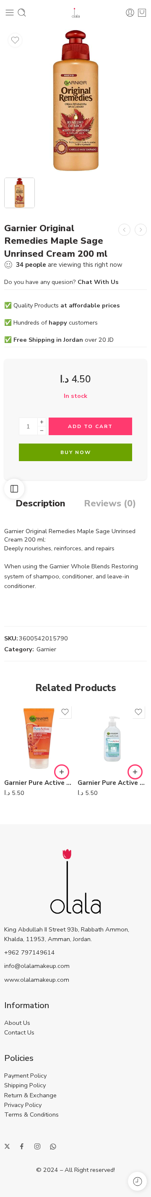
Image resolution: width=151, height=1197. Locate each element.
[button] (61, 771)
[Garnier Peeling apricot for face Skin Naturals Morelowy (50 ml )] (141, 230)
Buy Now (75, 452)
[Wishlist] (15, 40)
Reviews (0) (110, 503)
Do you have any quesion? (61, 282)
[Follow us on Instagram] (37, 1146)
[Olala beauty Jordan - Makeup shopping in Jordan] (75, 13)
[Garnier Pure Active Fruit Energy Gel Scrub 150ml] (38, 738)
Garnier (46, 649)
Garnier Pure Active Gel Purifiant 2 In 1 (112, 783)
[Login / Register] (130, 13)
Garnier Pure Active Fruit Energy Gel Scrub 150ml (38, 783)
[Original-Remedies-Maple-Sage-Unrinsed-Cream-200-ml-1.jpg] (75, 100)
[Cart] (142, 13)
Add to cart (90, 426)
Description (40, 503)
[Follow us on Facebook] (21, 1146)
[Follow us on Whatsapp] (53, 1146)
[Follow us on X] (7, 1146)
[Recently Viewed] (137, 1181)
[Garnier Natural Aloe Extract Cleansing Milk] (124, 230)
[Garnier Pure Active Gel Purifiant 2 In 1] (112, 738)
